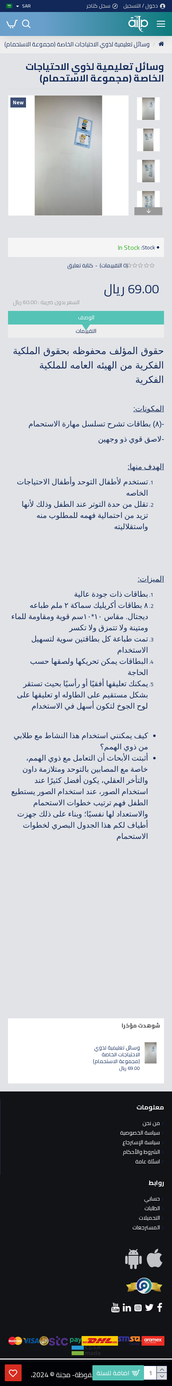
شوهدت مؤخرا (141, 1025)
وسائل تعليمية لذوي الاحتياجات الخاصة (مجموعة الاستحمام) (116, 1054)
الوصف (86, 317)
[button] (136, 97)
